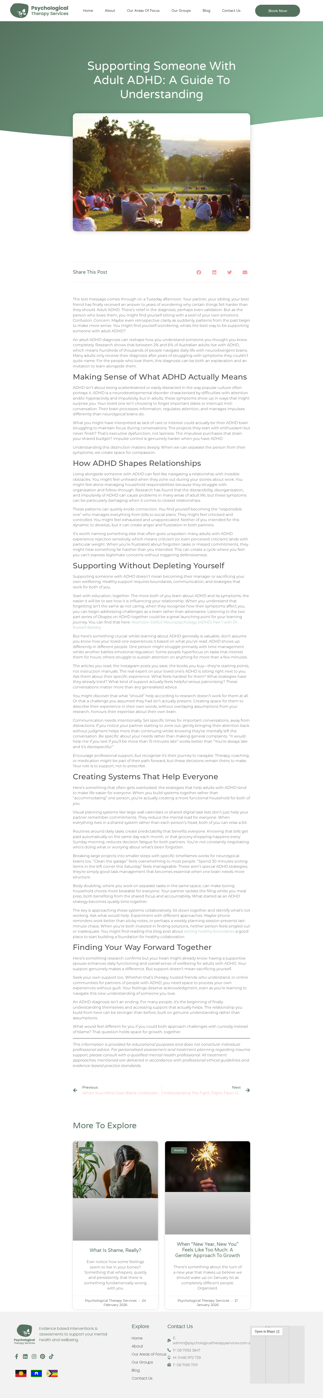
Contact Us (231, 10)
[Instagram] (34, 1356)
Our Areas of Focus (143, 10)
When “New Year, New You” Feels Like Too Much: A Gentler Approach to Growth (207, 1250)
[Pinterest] (42, 1356)
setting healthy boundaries (210, 931)
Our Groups (181, 10)
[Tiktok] (51, 1356)
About (110, 10)
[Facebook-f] (16, 1356)
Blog (206, 10)
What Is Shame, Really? (115, 1250)
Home (88, 10)
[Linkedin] (25, 1356)
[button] (198, 272)
